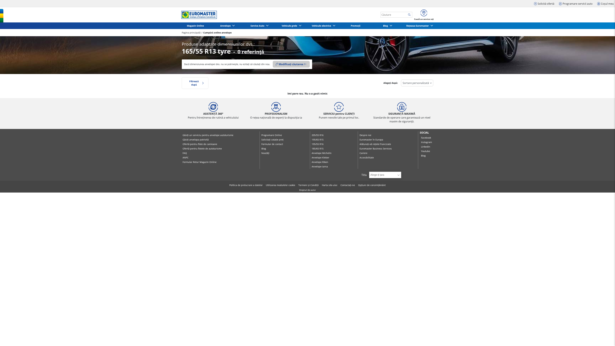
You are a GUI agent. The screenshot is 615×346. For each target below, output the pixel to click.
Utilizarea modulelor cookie (280, 185)
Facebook (426, 137)
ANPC (186, 157)
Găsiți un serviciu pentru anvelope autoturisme (208, 135)
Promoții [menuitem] (355, 25)
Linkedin (425, 146)
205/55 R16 (318, 135)
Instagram (426, 142)
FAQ (185, 153)
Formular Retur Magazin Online (200, 162)
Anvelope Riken (320, 162)
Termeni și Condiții (308, 185)
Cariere (363, 153)
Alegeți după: (390, 82)
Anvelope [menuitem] (226, 25)
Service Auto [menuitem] (258, 25)
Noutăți (265, 153)
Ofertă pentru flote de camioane (200, 144)
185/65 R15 (318, 148)
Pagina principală (191, 32)
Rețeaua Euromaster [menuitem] (418, 25)
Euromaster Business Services (376, 148)
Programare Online (271, 135)
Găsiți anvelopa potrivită (196, 139)
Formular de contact (272, 144)
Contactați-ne (347, 185)
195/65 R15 (318, 139)
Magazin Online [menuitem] (195, 25)
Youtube (425, 151)
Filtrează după (194, 83)
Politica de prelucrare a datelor (246, 185)
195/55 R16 (318, 144)
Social (424, 132)
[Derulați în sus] (606, 339)
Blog (263, 148)
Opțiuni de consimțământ (372, 185)
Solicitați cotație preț (272, 139)
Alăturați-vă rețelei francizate (375, 144)
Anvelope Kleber (320, 157)
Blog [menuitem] (386, 25)
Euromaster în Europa (371, 139)
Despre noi (365, 135)
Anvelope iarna (320, 166)
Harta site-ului (329, 185)
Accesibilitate (367, 157)
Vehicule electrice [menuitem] (322, 25)
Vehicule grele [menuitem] (290, 25)
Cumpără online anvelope (217, 32)
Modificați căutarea (291, 64)
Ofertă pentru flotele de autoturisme (202, 148)
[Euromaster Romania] (198, 14)
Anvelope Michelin (322, 153)
